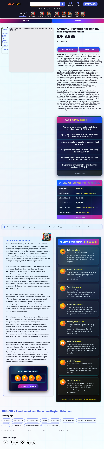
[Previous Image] (10, 50)
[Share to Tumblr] (33, 442)
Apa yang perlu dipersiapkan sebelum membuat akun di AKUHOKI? (80, 128)
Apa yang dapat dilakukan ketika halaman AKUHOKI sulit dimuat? (79, 158)
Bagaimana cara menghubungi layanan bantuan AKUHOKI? (79, 166)
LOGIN (26, 21)
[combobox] (45, 4)
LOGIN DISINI (89, 49)
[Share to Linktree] (16, 442)
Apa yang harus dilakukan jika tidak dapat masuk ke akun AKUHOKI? (80, 136)
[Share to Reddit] (28, 442)
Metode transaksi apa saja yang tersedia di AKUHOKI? (80, 143)
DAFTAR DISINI (67, 49)
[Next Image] (52, 50)
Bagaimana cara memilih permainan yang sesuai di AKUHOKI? (79, 151)
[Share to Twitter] (5, 442)
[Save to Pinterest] (22, 442)
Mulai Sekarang (28, 386)
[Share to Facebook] (11, 442)
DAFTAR (78, 21)
